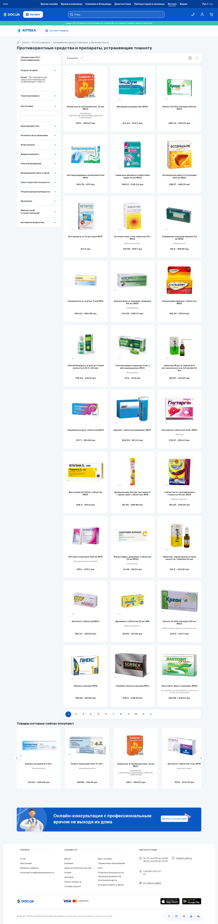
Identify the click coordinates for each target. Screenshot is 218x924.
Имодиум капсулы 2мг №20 (132, 107)
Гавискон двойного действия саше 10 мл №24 (132, 176)
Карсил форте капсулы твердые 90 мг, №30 (132, 302)
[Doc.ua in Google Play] (191, 901)
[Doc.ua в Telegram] (184, 916)
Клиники (68, 863)
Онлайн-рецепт (72, 886)
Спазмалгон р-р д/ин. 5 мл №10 (86, 301)
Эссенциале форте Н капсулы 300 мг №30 (179, 176)
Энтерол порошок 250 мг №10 (85, 557)
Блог (100, 868)
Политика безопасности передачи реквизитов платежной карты (111, 876)
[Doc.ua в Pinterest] (198, 916)
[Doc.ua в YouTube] (191, 916)
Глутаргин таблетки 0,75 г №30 (179, 430)
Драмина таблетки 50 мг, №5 (132, 621)
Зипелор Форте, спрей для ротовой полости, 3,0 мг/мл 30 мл (179, 368)
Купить (38, 782)
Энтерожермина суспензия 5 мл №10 (85, 176)
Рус (204, 4)
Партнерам (26, 863)
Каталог (35, 14)
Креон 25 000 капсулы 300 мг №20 (179, 108)
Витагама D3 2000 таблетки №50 (85, 493)
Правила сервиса (29, 868)
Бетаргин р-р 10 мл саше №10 (85, 237)
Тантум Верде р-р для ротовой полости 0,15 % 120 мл (85, 367)
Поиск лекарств (72, 882)
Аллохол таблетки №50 (85, 621)
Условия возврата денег (111, 885)
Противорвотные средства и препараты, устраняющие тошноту (34, 79)
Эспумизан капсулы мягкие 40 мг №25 (179, 238)
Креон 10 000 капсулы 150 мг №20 (179, 622)
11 (143, 714)
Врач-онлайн (105, 859)
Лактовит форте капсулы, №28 (179, 686)
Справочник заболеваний (111, 863)
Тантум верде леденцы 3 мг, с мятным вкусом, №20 (132, 367)
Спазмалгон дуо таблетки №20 (85, 430)
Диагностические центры (78, 868)
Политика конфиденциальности (37, 872)
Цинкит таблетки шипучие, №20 (132, 430)
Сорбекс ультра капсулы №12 (132, 686)
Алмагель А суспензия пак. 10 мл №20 (85, 108)
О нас (23, 859)
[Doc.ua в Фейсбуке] (169, 916)
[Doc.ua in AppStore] (170, 901)
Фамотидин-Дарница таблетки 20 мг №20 (132, 558)
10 (136, 714)
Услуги (67, 872)
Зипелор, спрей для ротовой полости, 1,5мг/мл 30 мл (179, 558)
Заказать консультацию (174, 818)
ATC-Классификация (39, 42)
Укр (211, 4)
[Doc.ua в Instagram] (176, 916)
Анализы (69, 877)
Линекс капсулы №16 (85, 686)
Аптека (24, 42)
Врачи (67, 859)
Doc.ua (22, 916)
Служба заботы (184, 858)
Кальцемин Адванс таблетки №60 (179, 302)
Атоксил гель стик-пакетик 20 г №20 (132, 238)
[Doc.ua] (11, 14)
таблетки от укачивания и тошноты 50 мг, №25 (179, 493)
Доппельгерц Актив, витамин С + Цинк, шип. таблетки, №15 (132, 493)
